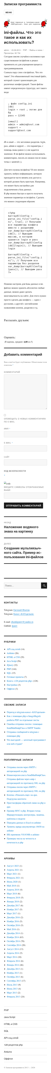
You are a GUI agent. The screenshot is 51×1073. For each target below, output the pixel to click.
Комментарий (12, 372)
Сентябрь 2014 (14, 945)
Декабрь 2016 (13, 917)
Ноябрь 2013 (13, 972)
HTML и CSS (13, 657)
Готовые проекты (15, 676)
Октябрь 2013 (13, 976)
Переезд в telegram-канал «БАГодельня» (26, 712)
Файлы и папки (35, 50)
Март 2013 (12, 992)
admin (6, 50)
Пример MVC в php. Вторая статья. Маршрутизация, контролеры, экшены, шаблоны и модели (25, 814)
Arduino (10, 653)
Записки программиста (22, 4)
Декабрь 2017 (13, 905)
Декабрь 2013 (13, 968)
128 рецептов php (13, 1044)
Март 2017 (12, 913)
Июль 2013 (12, 984)
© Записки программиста (14, 1067)
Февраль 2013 (13, 996)
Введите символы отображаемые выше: (24, 488)
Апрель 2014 (13, 952)
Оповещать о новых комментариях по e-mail (25, 420)
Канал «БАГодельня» (23, 613)
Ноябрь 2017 (13, 909)
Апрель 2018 (13, 889)
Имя (7, 428)
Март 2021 (12, 873)
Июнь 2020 (12, 881)
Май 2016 (11, 929)
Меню (9, 12)
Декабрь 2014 (13, 933)
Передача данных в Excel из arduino (24, 822)
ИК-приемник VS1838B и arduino (23, 834)
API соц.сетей (13, 649)
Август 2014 (13, 948)
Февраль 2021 (13, 877)
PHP (25, 50)
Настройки (12, 684)
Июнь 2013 (12, 988)
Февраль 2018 (13, 897)
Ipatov (14, 625)
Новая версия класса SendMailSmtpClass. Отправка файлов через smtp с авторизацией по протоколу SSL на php (26, 779)
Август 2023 (13, 865)
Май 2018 (11, 885)
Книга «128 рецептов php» (20, 680)
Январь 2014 (13, 964)
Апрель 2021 (13, 869)
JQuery (10, 664)
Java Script (12, 660)
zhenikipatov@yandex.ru (22, 621)
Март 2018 (12, 893)
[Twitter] (17, 325)
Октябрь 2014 (13, 941)
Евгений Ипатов (21, 609)
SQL (9, 672)
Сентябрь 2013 (14, 980)
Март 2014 (12, 956)
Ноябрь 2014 (13, 937)
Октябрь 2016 (13, 925)
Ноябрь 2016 (13, 921)
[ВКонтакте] (8, 325)
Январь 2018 (13, 901)
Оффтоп (11, 688)
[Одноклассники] (26, 325)
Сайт (6, 457)
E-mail (8, 442)
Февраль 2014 (13, 960)
